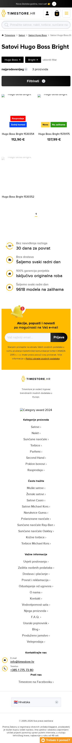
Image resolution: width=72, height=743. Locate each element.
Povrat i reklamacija (35, 580)
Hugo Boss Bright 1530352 (18, 197)
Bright (31, 60)
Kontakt (35, 598)
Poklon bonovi (35, 464)
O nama (35, 592)
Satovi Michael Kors (35, 506)
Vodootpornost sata (35, 604)
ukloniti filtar (50, 59)
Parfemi (35, 451)
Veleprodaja (35, 641)
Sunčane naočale (35, 439)
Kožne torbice (35, 537)
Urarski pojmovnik (35, 623)
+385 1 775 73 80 (21, 670)
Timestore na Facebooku (35, 682)
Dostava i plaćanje (35, 574)
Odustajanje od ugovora (35, 586)
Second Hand (35, 457)
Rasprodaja (35, 470)
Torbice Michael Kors (35, 543)
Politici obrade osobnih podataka (43, 358)
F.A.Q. (35, 617)
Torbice (35, 445)
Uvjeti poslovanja (35, 561)
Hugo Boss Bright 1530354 (18, 134)
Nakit (35, 433)
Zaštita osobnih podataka (35, 567)
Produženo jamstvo (35, 635)
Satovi (22, 35)
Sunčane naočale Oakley (35, 531)
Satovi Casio (35, 500)
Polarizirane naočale (35, 519)
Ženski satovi (35, 494)
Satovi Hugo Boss (37, 35)
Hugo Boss (11, 60)
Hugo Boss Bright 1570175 (54, 134)
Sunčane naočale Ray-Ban (35, 525)
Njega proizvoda (35, 611)
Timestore (10, 35)
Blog (35, 629)
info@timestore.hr (22, 661)
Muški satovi (35, 488)
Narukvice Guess (35, 512)
